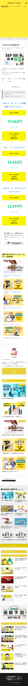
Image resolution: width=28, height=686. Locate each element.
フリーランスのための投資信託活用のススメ (21, 527)
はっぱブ (17, 682)
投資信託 (10, 49)
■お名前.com (16, 87)
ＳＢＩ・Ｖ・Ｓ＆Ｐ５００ (14, 147)
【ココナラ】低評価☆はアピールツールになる (21, 645)
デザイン (11, 6)
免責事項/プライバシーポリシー (14, 679)
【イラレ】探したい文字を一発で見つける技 (21, 568)
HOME (3, 38)
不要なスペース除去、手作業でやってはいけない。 (21, 596)
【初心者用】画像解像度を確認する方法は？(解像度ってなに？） (21, 560)
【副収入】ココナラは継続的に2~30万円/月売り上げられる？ (21, 664)
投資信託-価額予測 (10, 38)
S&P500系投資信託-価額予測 (8, 398)
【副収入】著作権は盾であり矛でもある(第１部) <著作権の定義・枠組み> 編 (21, 628)
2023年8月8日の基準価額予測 (21, 539)
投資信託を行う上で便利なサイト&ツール (11, 324)
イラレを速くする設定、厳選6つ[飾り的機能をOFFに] (21, 577)
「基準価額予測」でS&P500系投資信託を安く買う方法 (13, 453)
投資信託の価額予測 (4, 6)
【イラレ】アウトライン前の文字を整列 (21, 586)
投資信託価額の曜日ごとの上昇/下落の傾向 (12, 337)
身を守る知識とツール (18, 6)
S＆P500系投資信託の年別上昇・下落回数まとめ (12, 416)
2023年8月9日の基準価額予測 (7, 539)
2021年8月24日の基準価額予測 (21, 38)
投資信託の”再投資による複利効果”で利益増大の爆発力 (13, 435)
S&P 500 (4, 49)
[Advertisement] (14, 22)
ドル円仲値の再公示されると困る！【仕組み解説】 (21, 514)
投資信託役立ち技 (22, 384)
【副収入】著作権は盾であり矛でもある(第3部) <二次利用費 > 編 (21, 637)
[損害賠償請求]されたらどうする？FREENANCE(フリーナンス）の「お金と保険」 (21, 655)
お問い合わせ (19, 678)
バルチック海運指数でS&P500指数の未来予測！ (7, 514)
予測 (7, 49)
